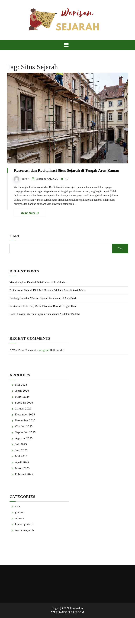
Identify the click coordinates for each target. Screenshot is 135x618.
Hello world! (57, 350)
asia (17, 506)
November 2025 (25, 420)
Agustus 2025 (24, 438)
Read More (28, 212)
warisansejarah (24, 530)
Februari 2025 (24, 474)
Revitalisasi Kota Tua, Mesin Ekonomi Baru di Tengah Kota (42, 306)
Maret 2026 (22, 396)
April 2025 (22, 462)
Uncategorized (24, 524)
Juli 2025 (21, 444)
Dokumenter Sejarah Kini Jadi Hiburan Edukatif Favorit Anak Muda (47, 290)
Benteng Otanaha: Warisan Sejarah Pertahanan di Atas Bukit (42, 298)
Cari (14, 236)
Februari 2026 (24, 402)
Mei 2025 (21, 456)
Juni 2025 (21, 450)
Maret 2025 (22, 468)
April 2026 (22, 390)
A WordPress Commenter (23, 350)
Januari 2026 (23, 408)
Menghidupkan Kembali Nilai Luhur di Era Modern (38, 282)
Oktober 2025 (24, 426)
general (19, 512)
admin (25, 178)
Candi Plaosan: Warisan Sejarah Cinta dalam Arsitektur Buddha (44, 314)
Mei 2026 (21, 384)
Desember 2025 (25, 414)
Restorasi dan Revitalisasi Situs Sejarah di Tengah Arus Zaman (66, 170)
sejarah (19, 518)
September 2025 (25, 432)
